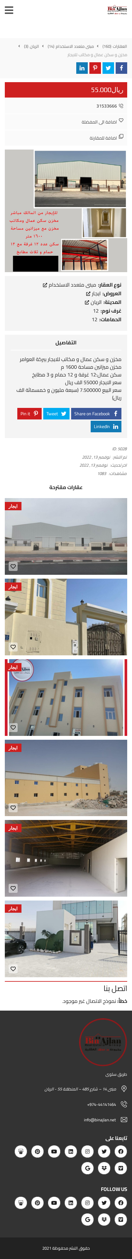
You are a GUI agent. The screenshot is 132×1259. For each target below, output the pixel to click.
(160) (107, 46)
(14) (51, 46)
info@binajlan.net (100, 1120)
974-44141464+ (101, 1104)
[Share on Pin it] (95, 68)
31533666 (106, 106)
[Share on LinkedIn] (82, 68)
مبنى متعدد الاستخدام (71, 284)
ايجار (96, 293)
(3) (26, 46)
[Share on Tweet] (108, 68)
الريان (95, 302)
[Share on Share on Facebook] (121, 68)
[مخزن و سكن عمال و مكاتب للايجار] (66, 210)
